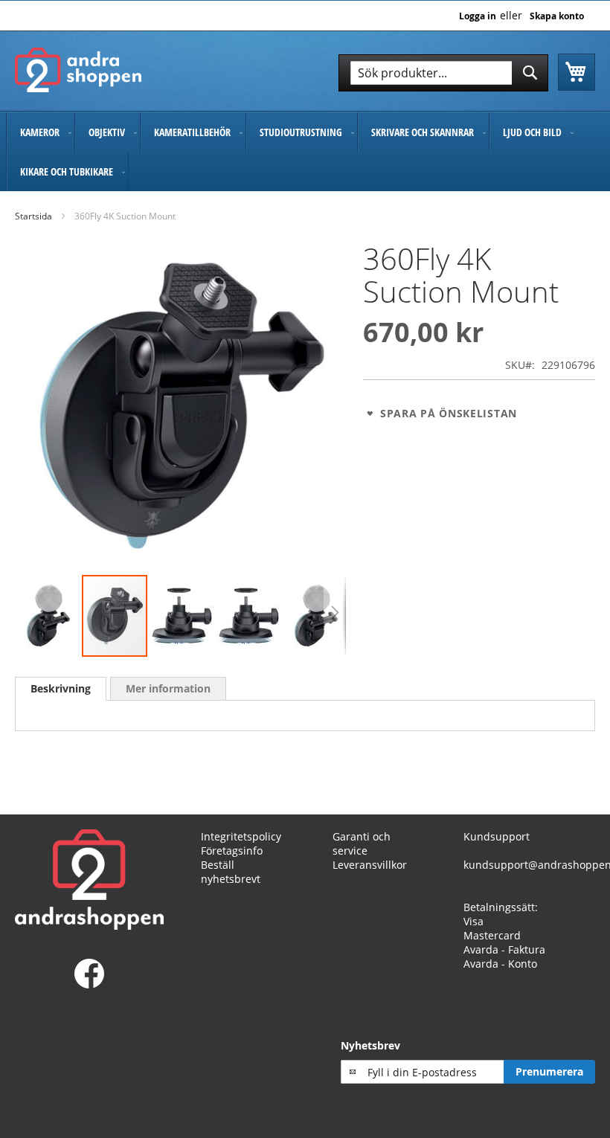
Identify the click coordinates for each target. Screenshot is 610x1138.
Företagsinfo (232, 850)
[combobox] (443, 73)
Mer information (168, 688)
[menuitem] (40, 132)
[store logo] (78, 70)
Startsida (33, 216)
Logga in (477, 16)
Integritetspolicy (241, 836)
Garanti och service (362, 843)
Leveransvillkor (370, 865)
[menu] (305, 151)
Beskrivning (60, 688)
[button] (48, 615)
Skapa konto (557, 16)
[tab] (60, 689)
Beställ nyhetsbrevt (230, 872)
